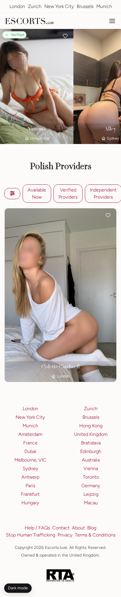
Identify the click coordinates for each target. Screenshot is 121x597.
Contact (61, 528)
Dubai (30, 451)
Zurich (34, 6)
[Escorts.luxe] (29, 20)
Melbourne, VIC (30, 460)
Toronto (91, 477)
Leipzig (90, 494)
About (78, 528)
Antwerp (30, 477)
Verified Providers (68, 193)
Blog (91, 528)
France (30, 443)
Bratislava (91, 443)
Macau (91, 503)
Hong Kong (90, 425)
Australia (91, 460)
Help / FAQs (37, 528)
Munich (104, 6)
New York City (59, 6)
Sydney (30, 468)
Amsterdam (30, 434)
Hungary (30, 503)
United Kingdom (90, 434)
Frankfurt (30, 494)
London (17, 6)
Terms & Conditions (95, 535)
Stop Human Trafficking (30, 535)
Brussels (85, 6)
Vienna (90, 468)
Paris (30, 485)
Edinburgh (90, 451)
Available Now (37, 193)
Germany (90, 485)
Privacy (65, 535)
